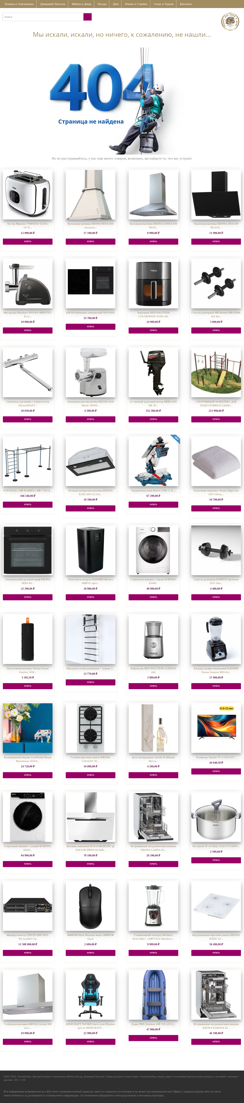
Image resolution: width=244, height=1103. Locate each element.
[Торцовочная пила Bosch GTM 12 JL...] (153, 461)
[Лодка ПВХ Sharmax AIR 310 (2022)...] (153, 995)
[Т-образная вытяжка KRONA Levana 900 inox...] (28, 995)
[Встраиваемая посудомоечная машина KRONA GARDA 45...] (153, 817)
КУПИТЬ (27, 242)
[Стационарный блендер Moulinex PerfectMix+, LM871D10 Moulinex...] (153, 906)
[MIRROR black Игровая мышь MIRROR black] (90, 906)
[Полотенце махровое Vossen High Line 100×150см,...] (216, 461)
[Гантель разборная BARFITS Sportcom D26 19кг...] (216, 550)
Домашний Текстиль (52, 4)
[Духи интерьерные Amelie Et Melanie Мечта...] (153, 728)
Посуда (102, 4)
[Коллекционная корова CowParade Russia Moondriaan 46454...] (28, 728)
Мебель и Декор (81, 4)
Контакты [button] (186, 4)
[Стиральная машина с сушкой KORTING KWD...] (28, 817)
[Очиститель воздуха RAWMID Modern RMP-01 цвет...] (90, 550)
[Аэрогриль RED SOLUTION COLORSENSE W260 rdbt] (153, 283)
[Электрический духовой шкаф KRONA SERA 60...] (28, 550)
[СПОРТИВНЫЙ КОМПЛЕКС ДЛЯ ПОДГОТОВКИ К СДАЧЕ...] (216, 372)
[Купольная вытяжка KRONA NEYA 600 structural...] (90, 194)
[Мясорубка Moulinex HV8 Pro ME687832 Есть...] (28, 283)
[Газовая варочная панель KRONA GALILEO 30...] (90, 728)
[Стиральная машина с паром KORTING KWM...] (153, 550)
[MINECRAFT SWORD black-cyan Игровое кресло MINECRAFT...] (90, 995)
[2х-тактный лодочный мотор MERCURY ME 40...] (153, 372)
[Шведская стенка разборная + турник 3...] (90, 639)
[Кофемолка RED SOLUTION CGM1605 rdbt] (153, 639)
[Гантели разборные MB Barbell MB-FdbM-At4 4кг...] (216, 283)
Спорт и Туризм (163, 4)
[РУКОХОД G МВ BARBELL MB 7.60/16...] (28, 461)
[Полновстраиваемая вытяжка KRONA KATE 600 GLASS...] (90, 461)
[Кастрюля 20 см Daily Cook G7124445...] (216, 817)
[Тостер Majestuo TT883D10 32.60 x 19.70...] (28, 194)
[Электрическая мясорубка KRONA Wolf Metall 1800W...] (90, 372)
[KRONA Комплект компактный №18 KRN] (90, 283)
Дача (116, 4)
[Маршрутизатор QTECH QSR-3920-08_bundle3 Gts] (28, 906)
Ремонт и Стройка (136, 4)
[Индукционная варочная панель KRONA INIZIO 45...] (216, 906)
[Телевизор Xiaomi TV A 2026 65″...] (216, 728)
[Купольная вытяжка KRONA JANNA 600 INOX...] (153, 194)
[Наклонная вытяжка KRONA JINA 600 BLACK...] (216, 194)
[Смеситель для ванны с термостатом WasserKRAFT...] (28, 372)
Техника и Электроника (19, 4)
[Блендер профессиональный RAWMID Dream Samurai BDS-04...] (216, 639)
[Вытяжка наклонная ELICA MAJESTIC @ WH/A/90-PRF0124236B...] (90, 817)
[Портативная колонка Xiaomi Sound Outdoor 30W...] (28, 639)
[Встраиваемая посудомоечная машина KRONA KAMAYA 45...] (216, 995)
